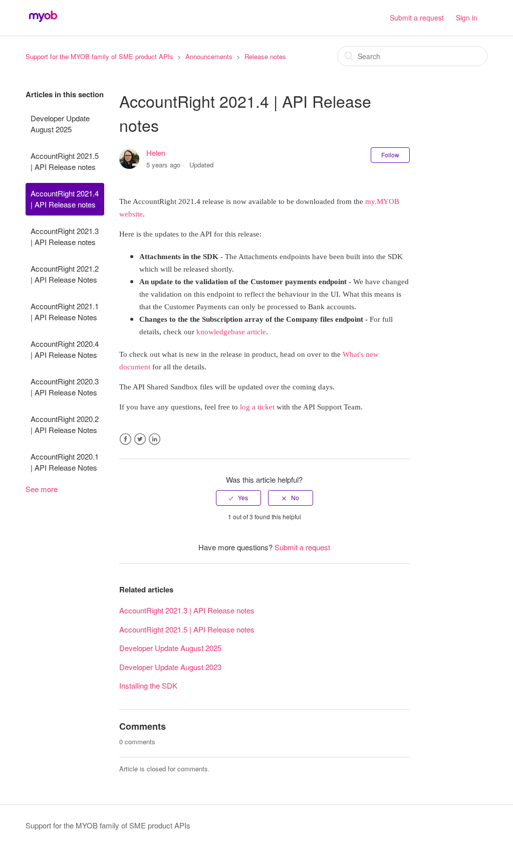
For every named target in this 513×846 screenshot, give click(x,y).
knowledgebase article (231, 332)
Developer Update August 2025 (60, 124)
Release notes (265, 56)
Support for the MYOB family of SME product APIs (99, 56)
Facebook (125, 439)
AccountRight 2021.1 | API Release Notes (65, 312)
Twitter (140, 439)
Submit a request (417, 18)
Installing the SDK (148, 685)
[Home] (43, 22)
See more (42, 489)
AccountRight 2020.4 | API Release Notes (65, 349)
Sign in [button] (466, 18)
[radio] (238, 497)
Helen (155, 152)
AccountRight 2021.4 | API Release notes (65, 199)
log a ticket (257, 407)
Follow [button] (390, 154)
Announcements (208, 56)
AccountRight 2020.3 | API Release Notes (65, 387)
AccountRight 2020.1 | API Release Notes (65, 462)
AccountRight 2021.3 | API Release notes (65, 237)
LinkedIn (154, 439)
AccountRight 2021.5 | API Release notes (65, 161)
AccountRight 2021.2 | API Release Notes (65, 274)
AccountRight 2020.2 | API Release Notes (65, 424)
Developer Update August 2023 (170, 667)
